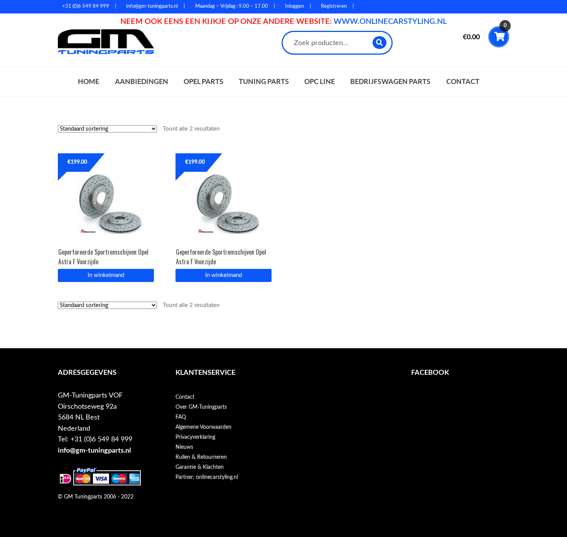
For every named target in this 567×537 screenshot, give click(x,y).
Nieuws (184, 447)
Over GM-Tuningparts (201, 407)
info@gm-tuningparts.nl (94, 450)
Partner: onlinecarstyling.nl (207, 477)
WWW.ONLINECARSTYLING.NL (390, 21)
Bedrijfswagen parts (390, 81)
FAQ (181, 417)
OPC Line (319, 81)
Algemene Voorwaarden (203, 427)
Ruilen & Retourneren (201, 457)
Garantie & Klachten (200, 467)
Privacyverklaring (195, 437)
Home (88, 81)
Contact (462, 81)
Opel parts (203, 81)
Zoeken (379, 42)
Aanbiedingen (141, 81)
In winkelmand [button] (106, 275)
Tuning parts (264, 81)
